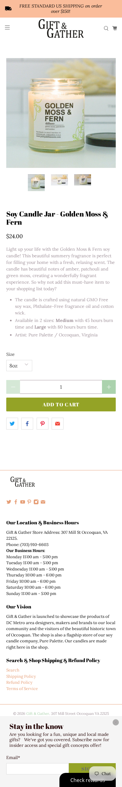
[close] (116, 722)
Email (13, 757)
